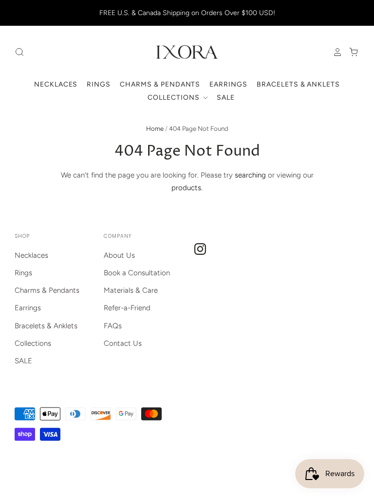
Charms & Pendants (160, 84)
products (186, 187)
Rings (99, 84)
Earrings (228, 84)
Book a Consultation (137, 272)
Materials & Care (131, 290)
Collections (175, 97)
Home (155, 128)
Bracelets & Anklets (298, 84)
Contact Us (123, 343)
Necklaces (56, 84)
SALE (226, 97)
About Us (119, 255)
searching (250, 175)
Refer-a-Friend (127, 307)
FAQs (113, 325)
